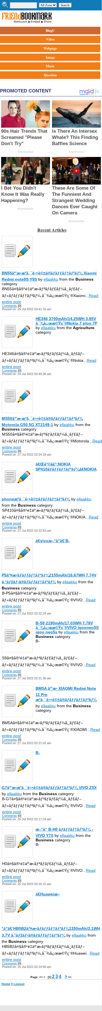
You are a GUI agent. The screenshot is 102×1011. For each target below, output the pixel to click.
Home (5, 984)
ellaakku (51, 279)
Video (50, 39)
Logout (19, 984)
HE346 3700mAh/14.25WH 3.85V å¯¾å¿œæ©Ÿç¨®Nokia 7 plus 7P (66, 320)
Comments (9, 305)
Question (50, 75)
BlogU (50, 30)
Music (50, 66)
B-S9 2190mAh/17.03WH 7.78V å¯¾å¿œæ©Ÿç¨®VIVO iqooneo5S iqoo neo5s (67, 627)
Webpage (50, 48)
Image (50, 57)
